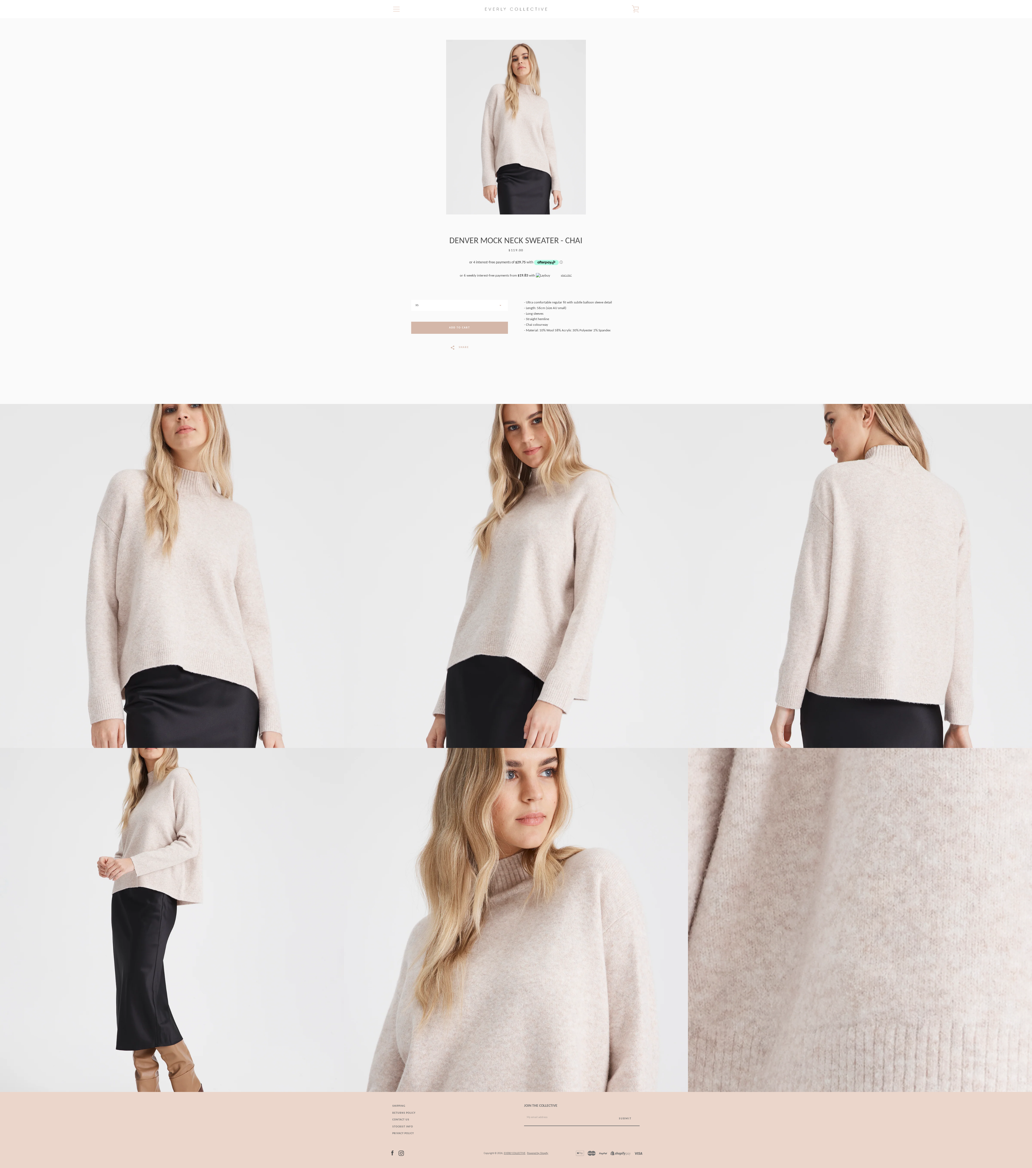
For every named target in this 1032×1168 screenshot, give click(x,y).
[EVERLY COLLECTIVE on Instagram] (401, 1153)
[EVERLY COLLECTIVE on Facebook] (392, 1153)
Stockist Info (402, 1127)
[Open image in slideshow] (516, 127)
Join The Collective (540, 1106)
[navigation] (396, 9)
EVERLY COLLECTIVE (514, 1153)
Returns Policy (403, 1113)
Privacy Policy (403, 1133)
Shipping (398, 1106)
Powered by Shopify (537, 1153)
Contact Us (400, 1120)
